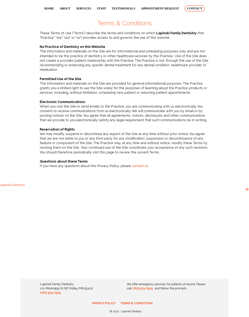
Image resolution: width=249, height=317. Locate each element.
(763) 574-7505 (50, 292)
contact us (140, 166)
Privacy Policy (104, 303)
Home (49, 8)
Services (83, 8)
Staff (101, 8)
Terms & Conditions (136, 303)
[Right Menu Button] (247, 189)
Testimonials (123, 8)
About (65, 8)
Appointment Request (160, 8)
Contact (194, 8)
